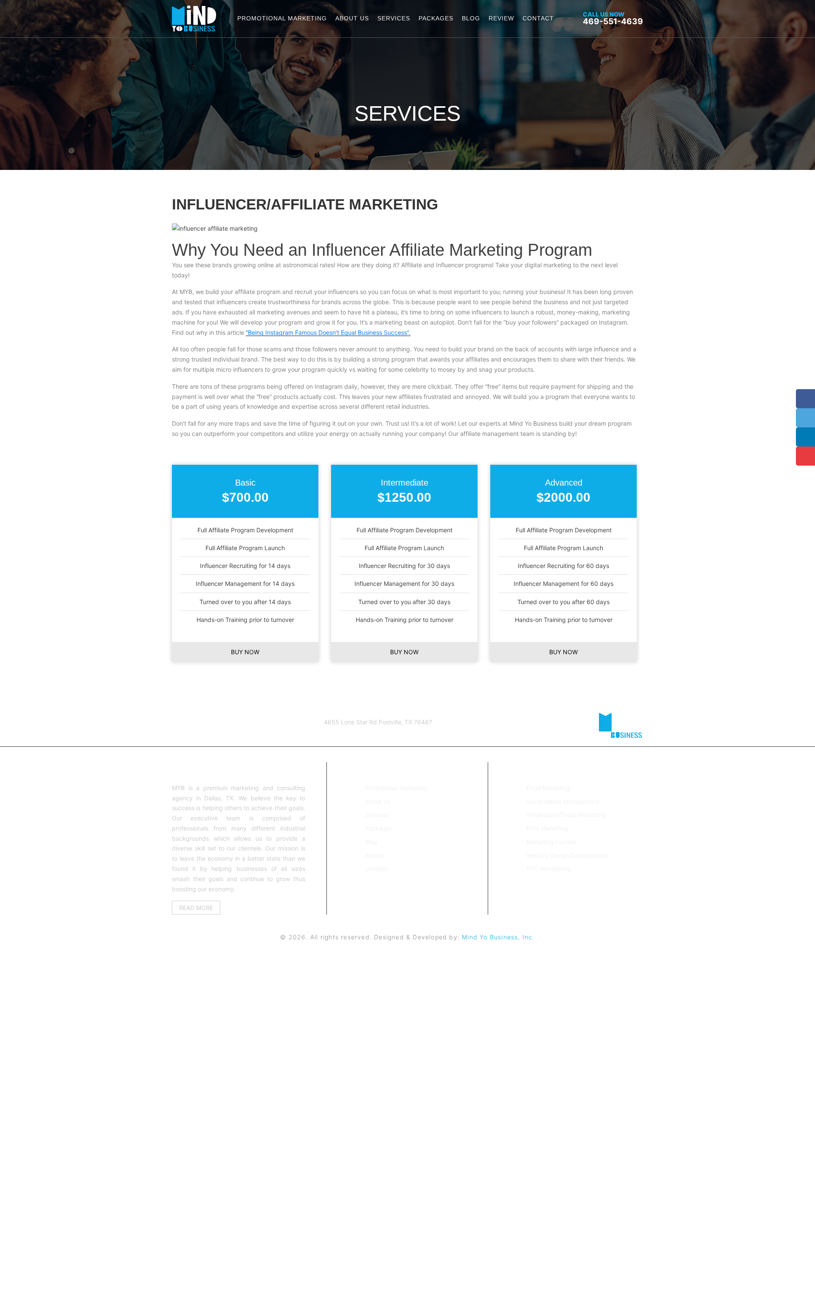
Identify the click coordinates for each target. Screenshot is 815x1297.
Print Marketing (547, 828)
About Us (352, 18)
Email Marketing (548, 787)
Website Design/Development (566, 855)
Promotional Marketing (282, 18)
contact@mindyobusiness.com (241, 732)
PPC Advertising (548, 868)
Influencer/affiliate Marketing (565, 814)
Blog (471, 18)
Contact (538, 18)
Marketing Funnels (551, 841)
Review (501, 18)
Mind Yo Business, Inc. (498, 937)
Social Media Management (562, 801)
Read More (196, 907)
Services (393, 18)
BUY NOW (245, 652)
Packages (436, 18)
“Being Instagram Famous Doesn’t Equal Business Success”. (328, 332)
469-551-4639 (613, 18)
